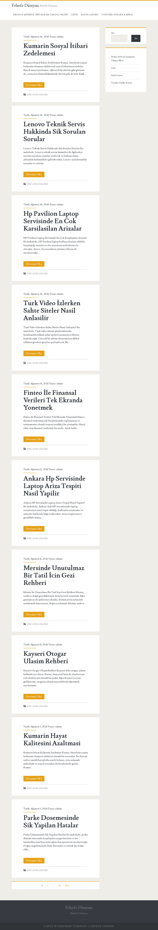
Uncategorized (37, 94)
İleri (67, 885)
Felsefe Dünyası (25, 5)
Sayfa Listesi (89, 14)
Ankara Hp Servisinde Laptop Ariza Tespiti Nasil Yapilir (54, 486)
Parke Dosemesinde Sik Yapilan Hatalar (51, 822)
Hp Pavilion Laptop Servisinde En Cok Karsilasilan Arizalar (52, 221)
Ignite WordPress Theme (63, 926)
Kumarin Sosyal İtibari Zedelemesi (55, 50)
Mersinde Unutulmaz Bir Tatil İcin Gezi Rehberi (53, 575)
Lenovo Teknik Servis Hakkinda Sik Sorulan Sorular (54, 131)
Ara (112, 33)
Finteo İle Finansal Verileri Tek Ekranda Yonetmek (53, 400)
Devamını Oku (35, 85)
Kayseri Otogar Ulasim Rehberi (45, 657)
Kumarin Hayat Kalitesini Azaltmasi (52, 739)
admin (60, 36)
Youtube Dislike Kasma (117, 14)
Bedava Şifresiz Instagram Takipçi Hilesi (40, 14)
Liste (74, 14)
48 (59, 885)
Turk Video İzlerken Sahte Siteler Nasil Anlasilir (51, 310)
